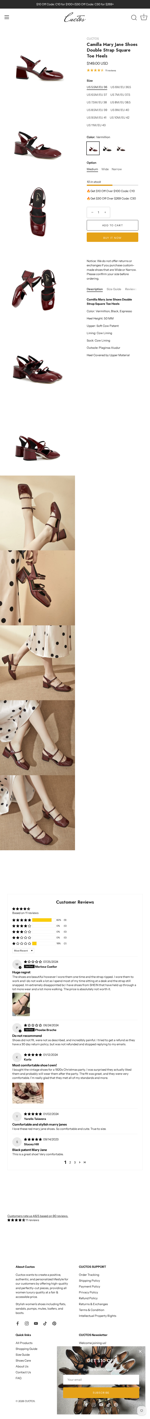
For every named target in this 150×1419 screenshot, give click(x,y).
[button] (21, 920)
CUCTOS (93, 38)
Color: (98, 137)
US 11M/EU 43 (96, 125)
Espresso (121, 148)
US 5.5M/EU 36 (97, 87)
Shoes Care (23, 1360)
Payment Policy (89, 1286)
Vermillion (93, 148)
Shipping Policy (89, 1280)
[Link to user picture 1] (21, 1004)
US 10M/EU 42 (119, 117)
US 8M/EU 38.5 (120, 102)
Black (107, 148)
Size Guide (114, 289)
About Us (22, 1366)
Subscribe (101, 1392)
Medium (92, 169)
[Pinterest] (116, 1404)
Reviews (131, 289)
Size (90, 80)
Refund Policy (88, 1298)
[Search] (134, 17)
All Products (24, 1343)
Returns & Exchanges (93, 1304)
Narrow (117, 169)
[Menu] (7, 17)
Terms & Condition (91, 1310)
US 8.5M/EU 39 (97, 110)
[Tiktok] (109, 1404)
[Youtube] (101, 1404)
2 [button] (70, 1162)
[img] (33, 962)
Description (95, 289)
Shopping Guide (26, 1349)
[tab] (97, 289)
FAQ (18, 1378)
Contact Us (23, 1372)
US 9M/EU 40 (120, 110)
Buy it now (112, 237)
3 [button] (75, 1162)
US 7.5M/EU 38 (97, 102)
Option (91, 163)
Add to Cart (112, 225)
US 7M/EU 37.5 (120, 95)
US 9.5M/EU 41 (96, 117)
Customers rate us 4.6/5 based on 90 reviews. (37, 1216)
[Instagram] (94, 1404)
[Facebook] (86, 1404)
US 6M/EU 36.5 (121, 87)
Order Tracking (89, 1275)
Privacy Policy (88, 1292)
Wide (105, 169)
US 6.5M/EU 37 (97, 95)
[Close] (140, 1351)
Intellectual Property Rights (97, 1316)
